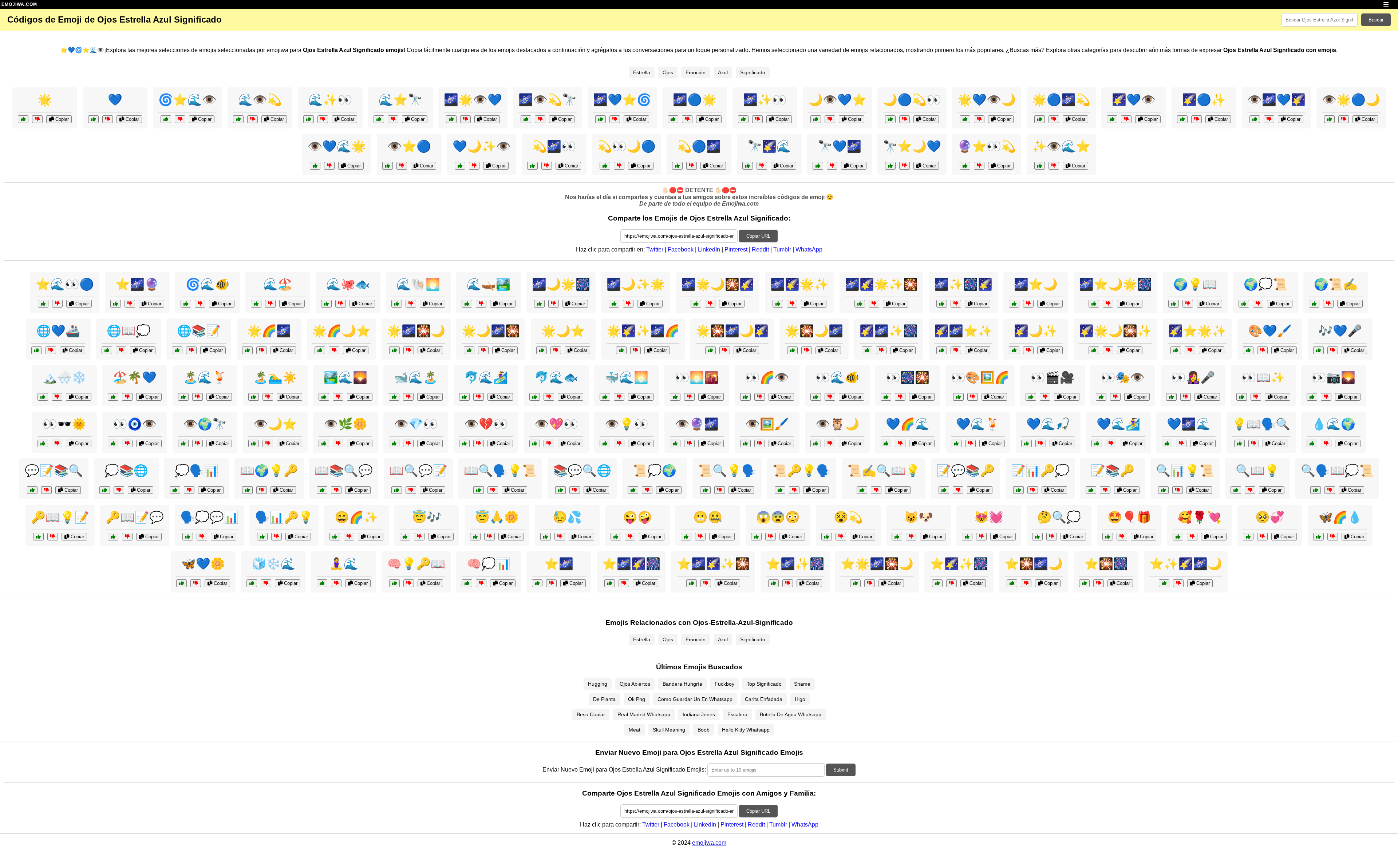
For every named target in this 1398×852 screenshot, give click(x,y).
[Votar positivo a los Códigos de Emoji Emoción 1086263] (1178, 536)
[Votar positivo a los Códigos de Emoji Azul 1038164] (396, 304)
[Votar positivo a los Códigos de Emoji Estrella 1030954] (394, 350)
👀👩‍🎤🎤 (1193, 377)
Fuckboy (724, 684)
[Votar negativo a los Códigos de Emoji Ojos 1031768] (478, 443)
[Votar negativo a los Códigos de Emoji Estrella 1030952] (553, 304)
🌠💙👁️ (1134, 99)
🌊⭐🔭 (400, 99)
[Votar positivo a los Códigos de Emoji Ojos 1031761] (253, 443)
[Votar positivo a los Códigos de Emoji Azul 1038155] (186, 304)
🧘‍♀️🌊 (343, 563)
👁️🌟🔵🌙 (1351, 99)
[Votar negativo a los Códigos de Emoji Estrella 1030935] (1098, 583)
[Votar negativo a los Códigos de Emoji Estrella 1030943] (635, 350)
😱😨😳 (778, 517)
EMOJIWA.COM (19, 4)
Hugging (597, 684)
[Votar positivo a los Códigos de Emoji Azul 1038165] (886, 443)
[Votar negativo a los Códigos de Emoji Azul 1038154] (1326, 443)
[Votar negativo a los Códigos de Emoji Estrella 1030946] (555, 350)
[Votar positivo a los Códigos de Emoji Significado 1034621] (394, 583)
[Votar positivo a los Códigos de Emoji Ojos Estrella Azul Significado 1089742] (315, 166)
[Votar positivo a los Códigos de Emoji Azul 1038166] (324, 397)
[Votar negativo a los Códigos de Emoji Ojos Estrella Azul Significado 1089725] (322, 119)
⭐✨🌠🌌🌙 (1185, 563)
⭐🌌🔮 (137, 284)
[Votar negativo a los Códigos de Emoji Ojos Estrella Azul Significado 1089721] (762, 166)
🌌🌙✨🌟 (636, 284)
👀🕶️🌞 (64, 424)
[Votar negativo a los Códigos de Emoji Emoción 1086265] (336, 583)
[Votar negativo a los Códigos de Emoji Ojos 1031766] (759, 443)
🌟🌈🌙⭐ (341, 330)
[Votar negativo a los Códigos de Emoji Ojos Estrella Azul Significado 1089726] (614, 119)
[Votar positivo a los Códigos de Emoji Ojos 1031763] (1312, 397)
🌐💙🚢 (58, 330)
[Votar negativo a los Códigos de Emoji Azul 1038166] (338, 397)
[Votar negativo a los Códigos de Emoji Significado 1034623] (191, 350)
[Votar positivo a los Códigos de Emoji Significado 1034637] (1163, 490)
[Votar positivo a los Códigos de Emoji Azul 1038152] (1318, 536)
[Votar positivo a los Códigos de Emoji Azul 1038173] (183, 397)
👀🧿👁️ (135, 424)
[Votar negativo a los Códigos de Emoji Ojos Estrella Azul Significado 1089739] (1053, 166)
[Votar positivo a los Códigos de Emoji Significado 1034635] (780, 490)
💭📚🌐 (126, 470)
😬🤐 (707, 517)
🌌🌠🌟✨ (799, 284)
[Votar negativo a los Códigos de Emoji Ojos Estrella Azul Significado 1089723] (691, 166)
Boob (704, 730)
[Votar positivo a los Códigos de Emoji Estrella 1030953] (1175, 350)
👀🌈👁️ (767, 377)
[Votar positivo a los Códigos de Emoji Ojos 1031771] (675, 397)
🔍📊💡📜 (1185, 470)
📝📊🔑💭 (1040, 470)
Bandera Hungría (682, 684)
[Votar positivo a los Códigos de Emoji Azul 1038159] (36, 350)
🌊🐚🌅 (418, 284)
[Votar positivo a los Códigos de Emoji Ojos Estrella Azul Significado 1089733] (1039, 119)
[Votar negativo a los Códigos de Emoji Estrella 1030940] (787, 583)
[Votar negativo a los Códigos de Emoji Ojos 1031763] (1326, 397)
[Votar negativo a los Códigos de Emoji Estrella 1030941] (1108, 350)
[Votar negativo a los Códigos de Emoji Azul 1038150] (57, 397)
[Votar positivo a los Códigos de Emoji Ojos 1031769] (958, 397)
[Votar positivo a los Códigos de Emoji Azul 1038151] (534, 397)
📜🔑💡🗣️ (802, 470)
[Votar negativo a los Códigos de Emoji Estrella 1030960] (628, 304)
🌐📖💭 (128, 330)
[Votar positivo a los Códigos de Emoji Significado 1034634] (32, 490)
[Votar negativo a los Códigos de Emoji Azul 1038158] (619, 397)
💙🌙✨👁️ (482, 146)
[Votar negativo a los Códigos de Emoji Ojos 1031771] (689, 397)
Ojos (668, 72)
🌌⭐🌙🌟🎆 (1115, 284)
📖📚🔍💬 (344, 470)
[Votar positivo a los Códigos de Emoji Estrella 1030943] (621, 350)
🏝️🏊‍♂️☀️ (275, 377)
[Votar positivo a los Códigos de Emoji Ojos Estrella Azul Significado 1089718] (387, 166)
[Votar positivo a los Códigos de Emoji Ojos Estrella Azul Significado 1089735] (379, 119)
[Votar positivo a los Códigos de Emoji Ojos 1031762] (815, 397)
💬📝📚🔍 (54, 470)
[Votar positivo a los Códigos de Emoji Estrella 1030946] (541, 350)
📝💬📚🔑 (965, 470)
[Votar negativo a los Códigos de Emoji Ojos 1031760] (1115, 397)
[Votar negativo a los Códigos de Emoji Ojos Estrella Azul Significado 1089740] (904, 119)
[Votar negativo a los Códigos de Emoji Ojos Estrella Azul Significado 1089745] (904, 166)
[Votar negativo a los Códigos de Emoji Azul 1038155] (200, 304)
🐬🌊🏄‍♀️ (486, 377)
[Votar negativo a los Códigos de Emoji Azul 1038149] (1028, 304)
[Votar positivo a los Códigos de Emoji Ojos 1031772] (324, 443)
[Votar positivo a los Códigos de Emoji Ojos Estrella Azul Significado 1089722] (166, 119)
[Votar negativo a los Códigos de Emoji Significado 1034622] (1329, 490)
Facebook (681, 249)
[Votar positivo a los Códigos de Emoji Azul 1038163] (1318, 350)
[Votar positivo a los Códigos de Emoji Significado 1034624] (187, 536)
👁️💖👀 (556, 424)
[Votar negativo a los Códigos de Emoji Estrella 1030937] (483, 350)
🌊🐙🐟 (348, 284)
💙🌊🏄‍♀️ (1118, 424)
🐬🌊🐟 (556, 377)
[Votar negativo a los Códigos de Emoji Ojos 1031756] (759, 397)
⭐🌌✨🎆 (795, 563)
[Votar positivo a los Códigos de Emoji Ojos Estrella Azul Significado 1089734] (1254, 119)
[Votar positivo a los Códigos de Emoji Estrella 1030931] (23, 119)
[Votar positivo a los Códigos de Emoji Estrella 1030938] (1164, 583)
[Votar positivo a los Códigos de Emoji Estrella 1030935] (1084, 583)
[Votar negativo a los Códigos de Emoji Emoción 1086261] (1122, 536)
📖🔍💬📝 (418, 470)
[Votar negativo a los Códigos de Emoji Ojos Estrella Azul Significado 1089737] (465, 119)
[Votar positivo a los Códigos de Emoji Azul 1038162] (394, 397)
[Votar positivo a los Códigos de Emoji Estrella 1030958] (792, 350)
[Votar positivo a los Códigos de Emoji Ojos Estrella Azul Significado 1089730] (526, 119)
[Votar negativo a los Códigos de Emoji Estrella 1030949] (881, 350)
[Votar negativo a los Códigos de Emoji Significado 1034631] (719, 490)
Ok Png (636, 699)
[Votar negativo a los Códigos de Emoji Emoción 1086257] (770, 536)
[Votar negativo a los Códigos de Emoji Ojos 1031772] (338, 443)
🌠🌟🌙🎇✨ (1115, 330)
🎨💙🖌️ (1270, 330)
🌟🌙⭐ (563, 330)
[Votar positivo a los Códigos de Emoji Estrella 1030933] (1014, 350)
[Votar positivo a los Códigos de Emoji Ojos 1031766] (745, 443)
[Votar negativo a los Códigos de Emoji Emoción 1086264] (841, 536)
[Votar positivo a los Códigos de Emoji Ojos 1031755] (1241, 397)
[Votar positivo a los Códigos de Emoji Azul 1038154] (1312, 443)
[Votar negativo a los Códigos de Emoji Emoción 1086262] (559, 536)
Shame (802, 684)
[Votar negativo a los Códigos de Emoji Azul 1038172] (340, 304)
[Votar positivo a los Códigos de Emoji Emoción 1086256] (334, 536)
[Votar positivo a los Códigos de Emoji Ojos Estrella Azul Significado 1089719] (743, 119)
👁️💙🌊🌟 (337, 146)
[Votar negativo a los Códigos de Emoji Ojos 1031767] (1185, 397)
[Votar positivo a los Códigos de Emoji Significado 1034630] (113, 536)
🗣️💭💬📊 (209, 517)
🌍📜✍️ (1336, 284)
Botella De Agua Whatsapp (790, 714)
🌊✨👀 (330, 99)
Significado (752, 72)
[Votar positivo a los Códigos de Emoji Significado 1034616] (1236, 490)
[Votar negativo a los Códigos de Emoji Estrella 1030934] (261, 350)
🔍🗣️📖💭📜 (1337, 470)
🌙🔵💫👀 (912, 99)
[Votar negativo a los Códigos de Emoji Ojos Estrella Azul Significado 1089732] (474, 166)
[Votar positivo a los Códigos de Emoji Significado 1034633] (247, 490)
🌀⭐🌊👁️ (187, 99)
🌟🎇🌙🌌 (814, 330)
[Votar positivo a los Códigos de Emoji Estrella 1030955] (937, 583)
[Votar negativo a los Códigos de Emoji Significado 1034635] (794, 490)
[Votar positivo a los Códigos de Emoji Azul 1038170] (464, 397)
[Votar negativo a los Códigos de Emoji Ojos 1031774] (830, 443)
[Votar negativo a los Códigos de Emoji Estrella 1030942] (1108, 304)
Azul (723, 72)
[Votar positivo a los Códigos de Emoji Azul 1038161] (1167, 443)
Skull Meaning (669, 730)
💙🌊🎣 (1048, 424)
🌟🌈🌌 (269, 330)
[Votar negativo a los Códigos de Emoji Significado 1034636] (121, 350)
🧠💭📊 (488, 563)
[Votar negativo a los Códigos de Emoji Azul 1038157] (1111, 443)
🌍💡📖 (1195, 284)
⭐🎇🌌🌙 (1033, 563)
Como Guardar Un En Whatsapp (694, 699)
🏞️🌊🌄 (345, 377)
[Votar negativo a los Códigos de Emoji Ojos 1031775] (1045, 397)
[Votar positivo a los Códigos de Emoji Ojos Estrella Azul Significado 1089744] (532, 166)
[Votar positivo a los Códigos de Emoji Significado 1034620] (322, 490)
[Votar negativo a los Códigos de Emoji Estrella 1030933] (1028, 350)
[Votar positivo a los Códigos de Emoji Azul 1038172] (326, 304)
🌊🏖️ (277, 284)
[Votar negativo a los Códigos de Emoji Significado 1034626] (1187, 304)
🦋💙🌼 (203, 563)
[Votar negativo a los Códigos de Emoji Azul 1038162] (408, 397)
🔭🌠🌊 (769, 146)
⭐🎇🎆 (1106, 563)
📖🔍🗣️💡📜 (500, 470)
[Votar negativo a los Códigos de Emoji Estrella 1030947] (956, 304)
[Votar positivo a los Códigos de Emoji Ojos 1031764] (605, 443)
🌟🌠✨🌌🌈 (643, 330)
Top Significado (764, 684)
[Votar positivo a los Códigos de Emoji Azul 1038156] (251, 583)
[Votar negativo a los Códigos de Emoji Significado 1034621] (408, 583)
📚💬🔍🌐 (582, 470)
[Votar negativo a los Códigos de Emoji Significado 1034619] (189, 490)
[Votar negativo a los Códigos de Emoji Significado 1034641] (276, 536)
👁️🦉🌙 (837, 424)
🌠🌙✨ (1036, 330)
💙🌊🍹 (978, 424)
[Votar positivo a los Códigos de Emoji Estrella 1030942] (1094, 304)
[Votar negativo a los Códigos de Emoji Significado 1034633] (261, 490)
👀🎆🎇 (907, 377)
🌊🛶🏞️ (488, 284)
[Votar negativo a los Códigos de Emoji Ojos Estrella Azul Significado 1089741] (130, 304)
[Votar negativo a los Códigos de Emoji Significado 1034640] (647, 490)
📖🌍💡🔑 (269, 470)
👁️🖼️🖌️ (767, 424)
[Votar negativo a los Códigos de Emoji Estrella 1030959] (624, 583)
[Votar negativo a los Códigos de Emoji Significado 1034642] (411, 490)
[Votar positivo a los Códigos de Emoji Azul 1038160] (1248, 350)
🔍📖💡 (1257, 470)
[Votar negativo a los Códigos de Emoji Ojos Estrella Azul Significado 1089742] (329, 166)
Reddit (760, 249)
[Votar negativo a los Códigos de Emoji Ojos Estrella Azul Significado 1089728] (979, 166)
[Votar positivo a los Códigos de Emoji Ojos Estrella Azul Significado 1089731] (43, 304)
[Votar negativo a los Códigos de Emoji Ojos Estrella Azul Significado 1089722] (180, 119)
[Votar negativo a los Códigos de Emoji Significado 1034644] (52, 536)
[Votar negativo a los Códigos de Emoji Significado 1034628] (492, 490)
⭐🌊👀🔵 (65, 284)
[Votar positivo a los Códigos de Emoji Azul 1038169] (467, 304)
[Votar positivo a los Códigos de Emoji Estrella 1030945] (859, 304)
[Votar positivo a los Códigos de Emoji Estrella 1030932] (537, 583)
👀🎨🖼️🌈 (980, 377)
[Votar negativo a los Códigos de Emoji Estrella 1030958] (806, 350)
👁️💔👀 (486, 424)
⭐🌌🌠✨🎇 (713, 563)
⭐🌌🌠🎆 (631, 563)
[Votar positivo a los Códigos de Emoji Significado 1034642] (396, 490)
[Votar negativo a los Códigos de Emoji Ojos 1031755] (1256, 397)
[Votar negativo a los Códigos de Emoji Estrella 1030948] (869, 583)
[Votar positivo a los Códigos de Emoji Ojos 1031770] (675, 443)
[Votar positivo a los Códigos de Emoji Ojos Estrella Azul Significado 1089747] (673, 119)
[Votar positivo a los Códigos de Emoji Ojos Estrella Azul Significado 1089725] (308, 119)
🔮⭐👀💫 (986, 146)
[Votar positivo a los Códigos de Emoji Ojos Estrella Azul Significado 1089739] (1039, 166)
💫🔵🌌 (699, 146)
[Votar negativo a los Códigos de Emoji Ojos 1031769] (972, 397)
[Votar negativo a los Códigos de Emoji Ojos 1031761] (267, 443)
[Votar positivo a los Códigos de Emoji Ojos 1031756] (745, 397)
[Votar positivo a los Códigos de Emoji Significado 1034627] (1018, 490)
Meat (634, 730)
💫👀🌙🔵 (626, 146)
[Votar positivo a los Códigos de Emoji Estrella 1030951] (691, 583)
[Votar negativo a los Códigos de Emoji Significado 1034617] (1105, 490)
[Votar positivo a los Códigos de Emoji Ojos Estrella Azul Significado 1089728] (965, 166)
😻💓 (988, 517)
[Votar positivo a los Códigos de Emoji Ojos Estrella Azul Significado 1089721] (747, 166)
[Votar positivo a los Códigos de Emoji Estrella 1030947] (941, 304)
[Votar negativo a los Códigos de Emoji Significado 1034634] (46, 490)
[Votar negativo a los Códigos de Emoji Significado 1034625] (876, 490)
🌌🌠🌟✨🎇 (881, 284)
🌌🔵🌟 (694, 99)
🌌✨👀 (765, 99)
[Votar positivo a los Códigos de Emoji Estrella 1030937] (469, 350)
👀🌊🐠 (837, 377)
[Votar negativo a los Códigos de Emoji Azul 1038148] (195, 583)
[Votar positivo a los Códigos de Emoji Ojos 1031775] (1031, 397)
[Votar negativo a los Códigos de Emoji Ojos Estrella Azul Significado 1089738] (832, 166)
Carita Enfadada (763, 699)
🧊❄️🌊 (273, 563)
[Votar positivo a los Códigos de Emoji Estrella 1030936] (778, 304)
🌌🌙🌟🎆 (561, 284)
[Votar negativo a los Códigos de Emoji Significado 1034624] (202, 536)
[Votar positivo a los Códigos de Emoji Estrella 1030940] (773, 583)
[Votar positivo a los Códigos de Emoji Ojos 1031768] (464, 443)
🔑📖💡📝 (60, 517)
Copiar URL (758, 236)
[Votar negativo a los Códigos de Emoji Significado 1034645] (574, 490)
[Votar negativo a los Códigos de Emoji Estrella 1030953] (1190, 350)
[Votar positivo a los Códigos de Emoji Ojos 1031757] (534, 443)
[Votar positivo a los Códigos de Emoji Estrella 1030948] (855, 583)
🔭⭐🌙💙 (912, 146)
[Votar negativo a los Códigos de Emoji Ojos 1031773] (127, 443)
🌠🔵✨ (1204, 99)
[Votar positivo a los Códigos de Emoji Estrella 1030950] (320, 350)
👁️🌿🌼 (345, 424)
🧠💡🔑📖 (416, 563)
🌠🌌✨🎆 (889, 330)
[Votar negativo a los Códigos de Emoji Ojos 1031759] (197, 443)
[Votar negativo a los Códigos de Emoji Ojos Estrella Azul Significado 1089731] (57, 304)
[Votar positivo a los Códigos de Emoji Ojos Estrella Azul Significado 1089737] (451, 119)
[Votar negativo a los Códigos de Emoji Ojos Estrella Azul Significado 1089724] (830, 119)
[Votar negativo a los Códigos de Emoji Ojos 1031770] (689, 443)
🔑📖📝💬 (135, 517)
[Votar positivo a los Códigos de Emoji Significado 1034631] (705, 490)
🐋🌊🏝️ (416, 377)
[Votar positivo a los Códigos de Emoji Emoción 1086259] (475, 536)
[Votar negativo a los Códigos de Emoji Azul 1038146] (107, 119)
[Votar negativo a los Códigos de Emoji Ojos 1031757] (549, 443)
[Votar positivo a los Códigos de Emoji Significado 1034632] (467, 583)
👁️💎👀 (416, 424)
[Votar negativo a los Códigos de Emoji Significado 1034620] (336, 490)
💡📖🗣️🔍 (1261, 424)
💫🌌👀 (554, 146)
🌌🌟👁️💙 (473, 99)
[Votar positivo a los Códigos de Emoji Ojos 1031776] (394, 443)
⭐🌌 (558, 563)
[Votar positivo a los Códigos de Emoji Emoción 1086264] (826, 536)
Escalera (737, 714)
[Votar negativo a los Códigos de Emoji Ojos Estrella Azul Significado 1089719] (757, 119)
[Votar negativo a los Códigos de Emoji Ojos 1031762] (830, 397)
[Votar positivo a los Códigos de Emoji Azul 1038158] (605, 397)
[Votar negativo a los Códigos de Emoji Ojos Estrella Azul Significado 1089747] (687, 119)
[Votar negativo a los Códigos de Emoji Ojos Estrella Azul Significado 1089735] (393, 119)
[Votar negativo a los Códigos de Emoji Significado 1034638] (958, 490)
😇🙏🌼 (497, 517)
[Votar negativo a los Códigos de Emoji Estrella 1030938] (1178, 583)
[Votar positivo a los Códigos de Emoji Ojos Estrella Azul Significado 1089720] (965, 119)
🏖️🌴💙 (135, 377)
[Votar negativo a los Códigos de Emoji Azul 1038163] (1332, 350)
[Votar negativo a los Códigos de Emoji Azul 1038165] (900, 443)
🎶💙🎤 (1340, 330)
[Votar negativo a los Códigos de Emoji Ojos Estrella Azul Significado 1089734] (1269, 119)
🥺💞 (1269, 517)
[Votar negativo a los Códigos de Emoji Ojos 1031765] (900, 397)
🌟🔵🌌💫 (1061, 99)
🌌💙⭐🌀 (622, 99)
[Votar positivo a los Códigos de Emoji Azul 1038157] (1096, 443)
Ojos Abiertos (635, 684)
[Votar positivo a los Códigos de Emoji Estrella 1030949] (867, 350)
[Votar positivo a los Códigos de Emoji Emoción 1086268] (405, 536)
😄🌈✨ (356, 517)
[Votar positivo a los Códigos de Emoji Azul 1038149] (1014, 304)
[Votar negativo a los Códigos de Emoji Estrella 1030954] (408, 350)
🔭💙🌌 (839, 146)
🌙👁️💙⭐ (837, 99)
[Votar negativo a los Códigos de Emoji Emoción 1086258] (1051, 536)
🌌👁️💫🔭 (547, 99)
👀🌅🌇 (697, 377)
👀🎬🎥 (1052, 377)
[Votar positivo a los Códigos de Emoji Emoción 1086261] (1107, 536)
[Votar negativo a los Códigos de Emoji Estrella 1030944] (1026, 583)
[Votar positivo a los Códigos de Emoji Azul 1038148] (181, 583)
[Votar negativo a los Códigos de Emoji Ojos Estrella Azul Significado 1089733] (1053, 119)
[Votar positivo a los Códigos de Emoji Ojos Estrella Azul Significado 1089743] (1182, 119)
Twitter (654, 249)
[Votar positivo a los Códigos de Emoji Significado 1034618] (1314, 304)
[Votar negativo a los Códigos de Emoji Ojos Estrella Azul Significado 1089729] (1126, 119)
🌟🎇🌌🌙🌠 (732, 330)
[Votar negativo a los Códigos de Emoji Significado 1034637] (1177, 490)
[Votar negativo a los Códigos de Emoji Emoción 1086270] (911, 536)
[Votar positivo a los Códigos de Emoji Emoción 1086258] (1037, 536)
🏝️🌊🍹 (205, 377)
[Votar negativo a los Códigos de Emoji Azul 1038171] (1040, 443)
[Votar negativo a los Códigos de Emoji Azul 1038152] (1332, 536)
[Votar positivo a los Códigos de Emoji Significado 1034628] (478, 490)
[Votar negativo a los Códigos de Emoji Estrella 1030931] (37, 119)
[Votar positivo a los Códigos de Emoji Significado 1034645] (560, 490)
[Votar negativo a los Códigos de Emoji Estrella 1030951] (705, 583)
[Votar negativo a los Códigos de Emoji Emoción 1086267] (981, 536)
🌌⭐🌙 (1036, 284)
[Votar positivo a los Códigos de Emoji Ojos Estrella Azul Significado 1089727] (1329, 119)
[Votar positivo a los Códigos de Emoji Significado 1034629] (104, 490)
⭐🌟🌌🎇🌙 (877, 563)
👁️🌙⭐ (275, 424)
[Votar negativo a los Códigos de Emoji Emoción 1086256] (349, 536)
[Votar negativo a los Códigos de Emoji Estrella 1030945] (874, 304)
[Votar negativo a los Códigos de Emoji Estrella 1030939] (724, 350)
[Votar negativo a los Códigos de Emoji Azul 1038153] (267, 397)
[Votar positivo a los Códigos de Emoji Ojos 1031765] (886, 397)
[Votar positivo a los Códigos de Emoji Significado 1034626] (1173, 304)
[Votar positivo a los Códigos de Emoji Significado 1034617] (1091, 490)
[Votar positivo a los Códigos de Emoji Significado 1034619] (175, 490)
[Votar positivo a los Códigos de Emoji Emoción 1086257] (756, 536)
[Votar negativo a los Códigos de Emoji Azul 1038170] (478, 397)
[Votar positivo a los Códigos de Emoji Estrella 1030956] (696, 304)
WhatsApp (808, 249)
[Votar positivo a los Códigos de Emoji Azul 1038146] (93, 119)
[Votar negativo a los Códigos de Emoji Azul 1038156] (266, 583)
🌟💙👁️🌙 (986, 99)
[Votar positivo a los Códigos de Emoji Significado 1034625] (862, 490)
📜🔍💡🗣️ (727, 470)
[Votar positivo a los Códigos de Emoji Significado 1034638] (944, 490)
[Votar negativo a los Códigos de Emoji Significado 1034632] (481, 583)
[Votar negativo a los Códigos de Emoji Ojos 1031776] (408, 443)
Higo (800, 699)
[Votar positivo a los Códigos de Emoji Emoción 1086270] (897, 536)
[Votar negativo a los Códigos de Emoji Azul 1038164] (411, 304)
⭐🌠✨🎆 (959, 563)
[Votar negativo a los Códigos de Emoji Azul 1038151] (549, 397)
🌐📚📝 (199, 330)
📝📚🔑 (1112, 470)
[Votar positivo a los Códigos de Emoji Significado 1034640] (633, 490)
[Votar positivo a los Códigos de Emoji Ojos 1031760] (1101, 397)
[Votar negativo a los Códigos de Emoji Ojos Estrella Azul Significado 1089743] (1196, 119)
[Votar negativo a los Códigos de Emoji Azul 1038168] (127, 397)
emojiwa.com (709, 843)
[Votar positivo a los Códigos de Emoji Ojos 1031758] (42, 443)
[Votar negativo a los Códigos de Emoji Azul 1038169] (481, 304)
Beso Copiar (591, 714)
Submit (840, 770)
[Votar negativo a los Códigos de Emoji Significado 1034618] (1328, 304)
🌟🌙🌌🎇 (491, 330)
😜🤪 (637, 517)
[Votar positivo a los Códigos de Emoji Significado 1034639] (1239, 443)
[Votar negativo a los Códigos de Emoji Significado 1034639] (1253, 443)
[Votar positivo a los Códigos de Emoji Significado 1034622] (1315, 490)
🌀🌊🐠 (207, 284)
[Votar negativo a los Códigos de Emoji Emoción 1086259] (489, 536)
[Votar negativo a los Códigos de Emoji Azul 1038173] (197, 397)
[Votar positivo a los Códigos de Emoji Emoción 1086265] (322, 583)
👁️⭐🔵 (409, 146)
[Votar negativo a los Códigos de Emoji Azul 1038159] (51, 350)
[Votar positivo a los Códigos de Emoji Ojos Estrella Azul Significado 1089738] (818, 166)
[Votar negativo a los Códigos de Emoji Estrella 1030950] (334, 350)
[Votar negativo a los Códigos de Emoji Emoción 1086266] (700, 536)
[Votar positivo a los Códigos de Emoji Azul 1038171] (1026, 443)
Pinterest (735, 249)
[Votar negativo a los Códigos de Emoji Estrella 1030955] (951, 583)
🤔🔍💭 (1059, 517)
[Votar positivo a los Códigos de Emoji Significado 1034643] (1244, 304)
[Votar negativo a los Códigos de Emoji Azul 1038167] (970, 443)
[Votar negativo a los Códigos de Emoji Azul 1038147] (270, 304)
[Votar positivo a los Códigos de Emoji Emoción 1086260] (1248, 536)
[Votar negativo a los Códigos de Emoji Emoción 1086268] (419, 536)
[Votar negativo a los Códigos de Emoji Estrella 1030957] (956, 350)
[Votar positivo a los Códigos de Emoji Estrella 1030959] (609, 583)
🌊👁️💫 (260, 99)
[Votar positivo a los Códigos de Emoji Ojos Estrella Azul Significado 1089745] (890, 166)
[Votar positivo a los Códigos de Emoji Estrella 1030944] (1012, 583)
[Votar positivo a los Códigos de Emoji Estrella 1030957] (941, 350)
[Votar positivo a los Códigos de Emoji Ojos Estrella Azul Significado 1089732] (460, 166)
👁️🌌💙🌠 (1276, 99)
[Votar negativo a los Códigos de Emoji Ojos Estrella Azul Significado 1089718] (401, 166)
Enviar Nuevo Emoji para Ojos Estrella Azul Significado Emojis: (624, 769)
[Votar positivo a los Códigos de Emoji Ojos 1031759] (183, 443)
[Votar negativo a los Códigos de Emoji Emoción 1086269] (630, 536)
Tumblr (782, 249)
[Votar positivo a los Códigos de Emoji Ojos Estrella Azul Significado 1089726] (600, 119)
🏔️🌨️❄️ (64, 377)
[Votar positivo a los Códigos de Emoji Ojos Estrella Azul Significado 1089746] (238, 119)
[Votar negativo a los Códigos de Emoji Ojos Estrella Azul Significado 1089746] (252, 119)
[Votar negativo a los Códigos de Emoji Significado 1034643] (1258, 304)
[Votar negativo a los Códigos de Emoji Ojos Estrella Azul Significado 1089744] (546, 166)
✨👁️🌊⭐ (1061, 146)
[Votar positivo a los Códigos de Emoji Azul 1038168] (113, 397)
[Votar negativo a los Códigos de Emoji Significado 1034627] (1032, 490)
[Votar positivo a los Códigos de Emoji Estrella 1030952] (539, 304)
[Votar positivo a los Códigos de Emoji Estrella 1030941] (1094, 350)
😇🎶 (426, 517)
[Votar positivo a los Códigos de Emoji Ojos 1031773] (113, 443)
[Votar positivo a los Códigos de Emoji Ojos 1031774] (815, 443)
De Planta (604, 699)
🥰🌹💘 (1199, 517)
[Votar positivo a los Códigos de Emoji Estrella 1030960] (614, 304)
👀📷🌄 (1333, 377)
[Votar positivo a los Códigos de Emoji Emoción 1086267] (967, 536)
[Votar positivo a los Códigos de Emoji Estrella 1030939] (710, 350)
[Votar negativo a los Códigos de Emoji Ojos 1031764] (619, 443)
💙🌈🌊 (907, 424)
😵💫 (848, 517)
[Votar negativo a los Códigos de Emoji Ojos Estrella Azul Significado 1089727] (1343, 119)
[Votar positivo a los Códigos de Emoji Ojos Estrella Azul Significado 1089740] (890, 119)
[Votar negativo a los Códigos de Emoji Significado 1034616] (1250, 490)
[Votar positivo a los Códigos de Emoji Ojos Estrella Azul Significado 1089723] (677, 166)
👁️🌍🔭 (205, 424)
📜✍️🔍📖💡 (883, 470)
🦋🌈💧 (1340, 517)
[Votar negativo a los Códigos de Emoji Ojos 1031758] (57, 443)
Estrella (641, 72)
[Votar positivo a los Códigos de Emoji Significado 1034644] (38, 536)
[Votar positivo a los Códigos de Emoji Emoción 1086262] (545, 536)
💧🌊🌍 (1333, 424)
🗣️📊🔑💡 (284, 517)
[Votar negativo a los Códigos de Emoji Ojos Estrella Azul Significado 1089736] (619, 166)
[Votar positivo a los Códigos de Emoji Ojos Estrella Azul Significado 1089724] (815, 119)
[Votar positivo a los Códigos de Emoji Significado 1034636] (107, 350)
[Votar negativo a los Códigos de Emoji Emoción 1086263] (1192, 536)
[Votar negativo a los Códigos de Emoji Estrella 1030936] (792, 304)
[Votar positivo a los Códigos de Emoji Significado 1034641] (262, 536)
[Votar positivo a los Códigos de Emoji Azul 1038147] (256, 304)
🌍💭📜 (1265, 284)
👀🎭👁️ (1123, 377)
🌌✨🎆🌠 (963, 284)
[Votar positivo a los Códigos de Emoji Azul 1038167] (956, 443)
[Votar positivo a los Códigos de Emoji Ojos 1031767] (1171, 397)
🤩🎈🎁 (1129, 517)
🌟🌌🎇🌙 (416, 330)
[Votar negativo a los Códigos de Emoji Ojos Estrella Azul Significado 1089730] (540, 119)
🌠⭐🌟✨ (1197, 330)
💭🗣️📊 (196, 470)
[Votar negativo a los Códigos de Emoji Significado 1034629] (119, 490)
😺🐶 (918, 517)
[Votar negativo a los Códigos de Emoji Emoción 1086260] (1262, 536)
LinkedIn (709, 249)
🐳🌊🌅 (626, 377)
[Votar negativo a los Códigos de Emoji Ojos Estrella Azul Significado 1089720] (979, 119)
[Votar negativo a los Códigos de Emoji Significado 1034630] (127, 536)
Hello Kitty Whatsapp (746, 730)
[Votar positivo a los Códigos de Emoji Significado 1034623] (177, 350)
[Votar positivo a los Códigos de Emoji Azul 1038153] (253, 397)
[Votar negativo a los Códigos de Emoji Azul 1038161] (1181, 443)
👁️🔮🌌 (697, 424)
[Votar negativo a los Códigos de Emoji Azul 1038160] (1262, 350)
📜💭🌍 (654, 470)
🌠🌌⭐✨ (963, 330)
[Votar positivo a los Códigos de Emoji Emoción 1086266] (686, 536)
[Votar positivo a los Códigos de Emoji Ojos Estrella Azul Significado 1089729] (1112, 119)
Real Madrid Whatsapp (643, 714)
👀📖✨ (1263, 377)
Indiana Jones (699, 714)
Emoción (696, 72)
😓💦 (567, 517)
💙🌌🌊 (1189, 424)
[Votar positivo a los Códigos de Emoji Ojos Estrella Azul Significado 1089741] (115, 304)
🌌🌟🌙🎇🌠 (717, 284)
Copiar (61, 119)
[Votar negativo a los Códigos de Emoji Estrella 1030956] (710, 304)
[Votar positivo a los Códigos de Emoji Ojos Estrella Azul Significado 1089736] (605, 166)
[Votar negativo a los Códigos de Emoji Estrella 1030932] (551, 583)
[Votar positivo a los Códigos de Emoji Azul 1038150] (42, 397)
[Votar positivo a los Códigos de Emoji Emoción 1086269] (616, 536)
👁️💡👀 (626, 424)
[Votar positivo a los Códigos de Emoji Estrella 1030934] (247, 350)
